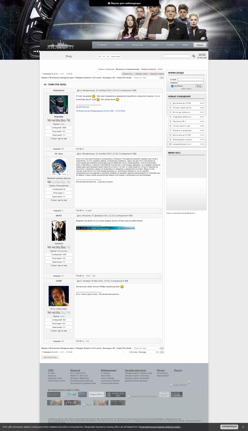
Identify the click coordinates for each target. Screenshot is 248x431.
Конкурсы (52, 376)
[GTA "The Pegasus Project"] (117, 405)
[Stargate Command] (53, 396)
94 (63, 149)
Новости (119, 45)
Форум (200, 45)
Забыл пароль (186, 89)
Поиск (160, 69)
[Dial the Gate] (82, 396)
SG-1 (72, 373)
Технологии (106, 381)
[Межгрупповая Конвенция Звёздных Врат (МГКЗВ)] (54, 405)
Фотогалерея (162, 373)
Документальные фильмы (136, 381)
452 (63, 131)
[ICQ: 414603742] (87, 341)
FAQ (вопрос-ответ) (56, 381)
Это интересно (76, 383)
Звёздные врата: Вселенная (137, 378)
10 (69, 74)
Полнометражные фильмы (81, 381)
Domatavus (58, 90)
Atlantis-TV (74, 376)
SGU (83, 373)
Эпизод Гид (137, 45)
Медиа (185, 45)
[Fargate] (100, 405)
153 (131, 215)
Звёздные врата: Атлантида (137, 376)
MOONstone (84, 107)
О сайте (51, 373)
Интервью (74, 378)
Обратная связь (55, 378)
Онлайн (170, 45)
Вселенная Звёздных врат (62, 78)
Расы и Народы (107, 378)
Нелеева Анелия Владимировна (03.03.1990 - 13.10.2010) (100, 111)
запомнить (178, 86)
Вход (69, 56)
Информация (108, 370)
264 (63, 323)
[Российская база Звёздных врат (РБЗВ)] (72, 405)
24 (63, 341)
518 (63, 258)
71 (63, 276)
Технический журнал (110, 383)
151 (134, 90)
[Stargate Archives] (95, 396)
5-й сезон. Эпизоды (102, 78)
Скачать (154, 45)
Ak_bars (59, 154)
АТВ (50, 370)
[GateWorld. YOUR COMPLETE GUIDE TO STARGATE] (68, 396)
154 (126, 281)
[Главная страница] (61, 45)
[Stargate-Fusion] (176, 396)
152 (134, 154)
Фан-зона (84, 376)
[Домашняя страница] (88, 275)
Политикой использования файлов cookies (159, 427)
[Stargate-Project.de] (163, 396)
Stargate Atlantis (83, 78)
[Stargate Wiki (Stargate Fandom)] (141, 396)
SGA (77, 373)
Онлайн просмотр (135, 370)
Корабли (116, 381)
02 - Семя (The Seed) (122, 78)
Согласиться (229, 426)
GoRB (59, 281)
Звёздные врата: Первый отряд (138, 373)
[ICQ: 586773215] (94, 275)
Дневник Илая (90, 383)
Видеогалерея (163, 376)
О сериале (102, 45)
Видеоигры (84, 378)
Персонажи (106, 376)
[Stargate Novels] (115, 396)
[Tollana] (86, 405)
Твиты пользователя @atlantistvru (180, 213)
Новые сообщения (106, 69)
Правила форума (148, 69)
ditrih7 (59, 215)
